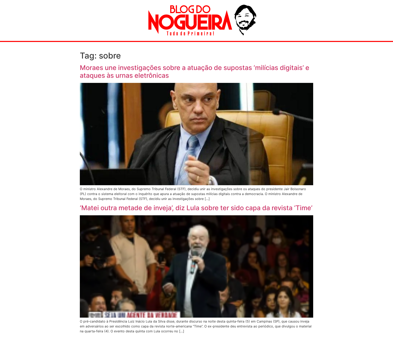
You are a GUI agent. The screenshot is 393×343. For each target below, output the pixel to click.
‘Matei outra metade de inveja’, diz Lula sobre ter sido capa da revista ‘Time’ (196, 208)
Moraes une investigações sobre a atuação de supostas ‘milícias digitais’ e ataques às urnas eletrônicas (194, 71)
